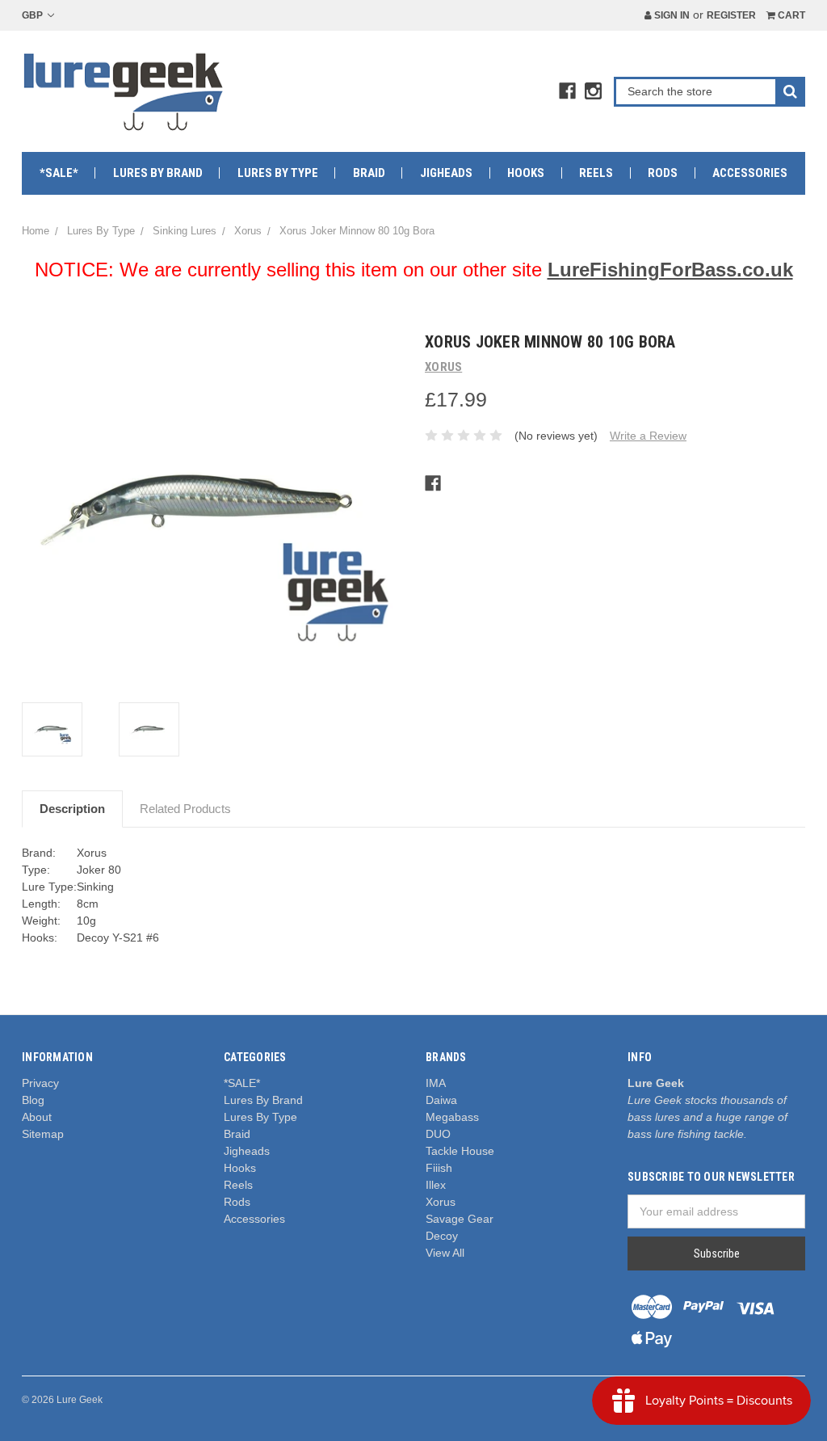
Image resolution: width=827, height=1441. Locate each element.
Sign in (671, 15)
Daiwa (441, 1099)
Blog (33, 1099)
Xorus (440, 1201)
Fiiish (439, 1167)
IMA (436, 1083)
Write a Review (648, 435)
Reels (596, 173)
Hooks (525, 173)
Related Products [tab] (185, 808)
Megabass (452, 1116)
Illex (436, 1184)
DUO (438, 1133)
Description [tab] (72, 808)
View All (445, 1252)
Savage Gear (459, 1218)
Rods (663, 173)
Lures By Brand (158, 173)
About (37, 1116)
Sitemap (43, 1133)
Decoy (442, 1235)
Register (731, 15)
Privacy (40, 1083)
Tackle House (460, 1150)
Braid (369, 173)
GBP (33, 15)
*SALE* (59, 173)
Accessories (749, 173)
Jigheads (446, 173)
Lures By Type (277, 173)
